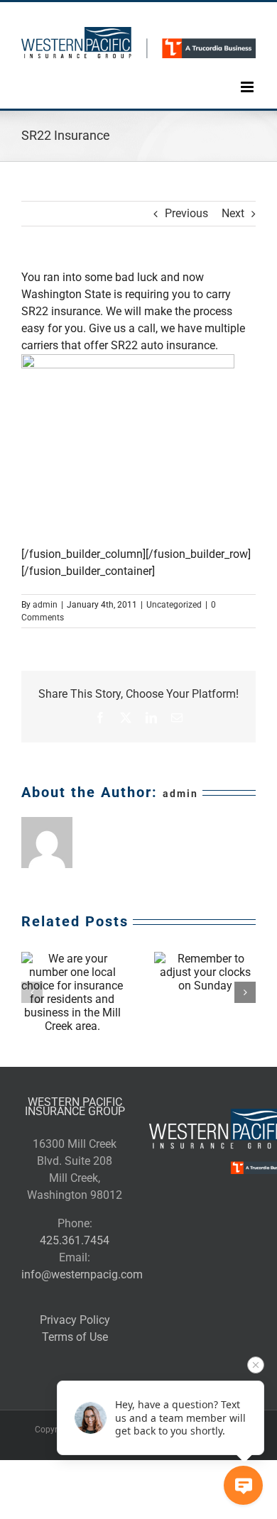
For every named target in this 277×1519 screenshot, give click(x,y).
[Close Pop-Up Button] (255, 1364)
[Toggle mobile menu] (248, 76)
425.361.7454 (74, 1240)
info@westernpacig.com (82, 1274)
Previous (186, 213)
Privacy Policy (75, 1320)
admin (45, 605)
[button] (32, 992)
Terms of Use (75, 1337)
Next (233, 213)
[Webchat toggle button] (243, 1485)
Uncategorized (174, 605)
